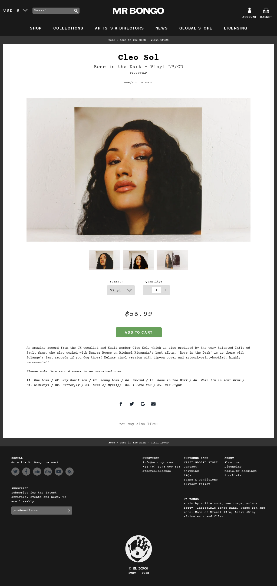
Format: (116, 282)
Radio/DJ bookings (241, 471)
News (162, 28)
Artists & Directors (119, 28)
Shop (36, 28)
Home (111, 40)
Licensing (235, 28)
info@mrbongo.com (158, 462)
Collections (68, 28)
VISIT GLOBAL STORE (201, 462)
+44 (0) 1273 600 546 (161, 467)
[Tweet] (132, 404)
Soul (149, 83)
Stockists (233, 475)
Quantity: (154, 282)
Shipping (191, 471)
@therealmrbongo (157, 471)
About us (232, 462)
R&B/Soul (131, 83)
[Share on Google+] (142, 404)
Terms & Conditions (201, 480)
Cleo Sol (138, 58)
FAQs (187, 475)
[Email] (153, 404)
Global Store (196, 28)
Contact (190, 467)
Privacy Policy (197, 484)
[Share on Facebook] (121, 404)
